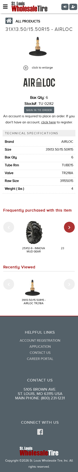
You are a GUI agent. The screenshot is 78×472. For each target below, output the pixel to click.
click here (48, 122)
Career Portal (40, 359)
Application (40, 347)
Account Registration (40, 341)
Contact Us (40, 353)
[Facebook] (40, 432)
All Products (28, 21)
